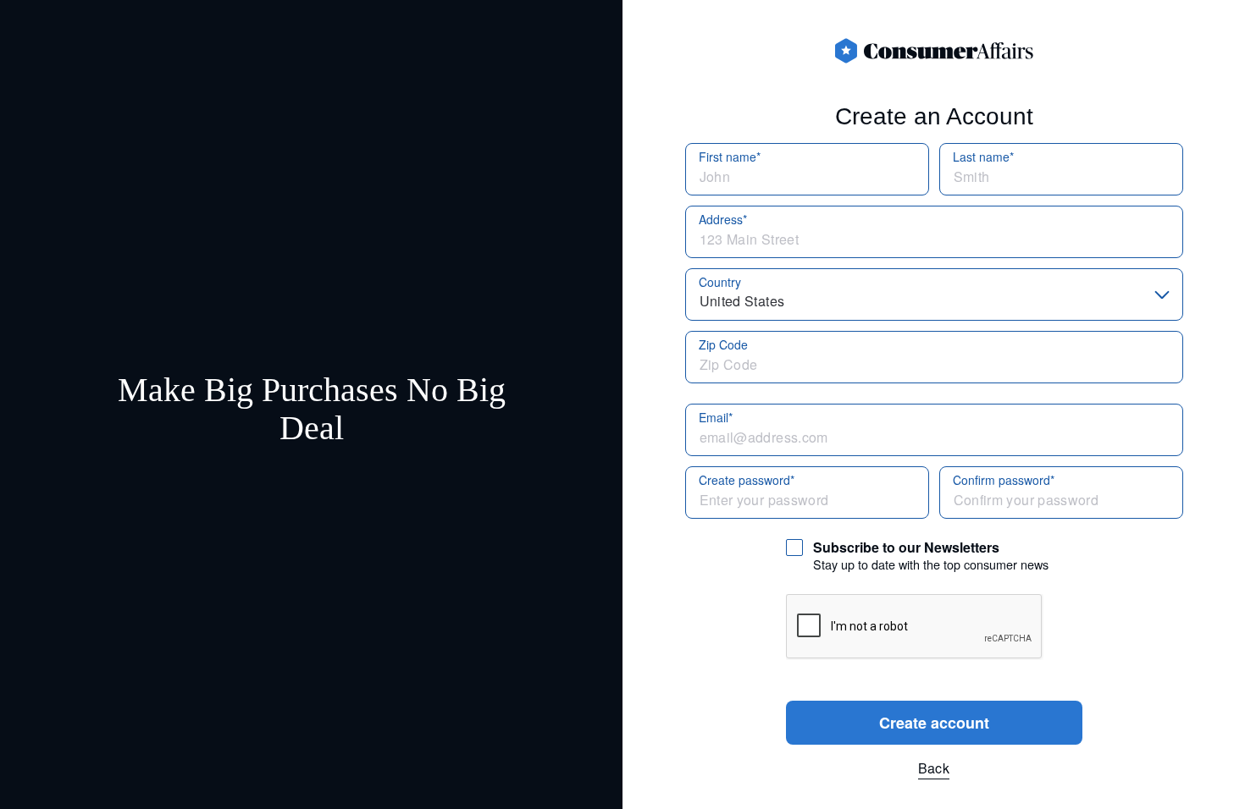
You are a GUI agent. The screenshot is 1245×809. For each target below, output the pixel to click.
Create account (934, 723)
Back (933, 768)
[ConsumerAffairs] (934, 50)
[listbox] (934, 294)
